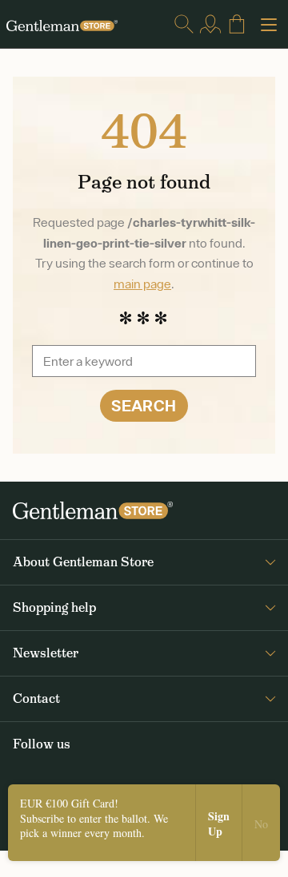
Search (143, 405)
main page (142, 283)
